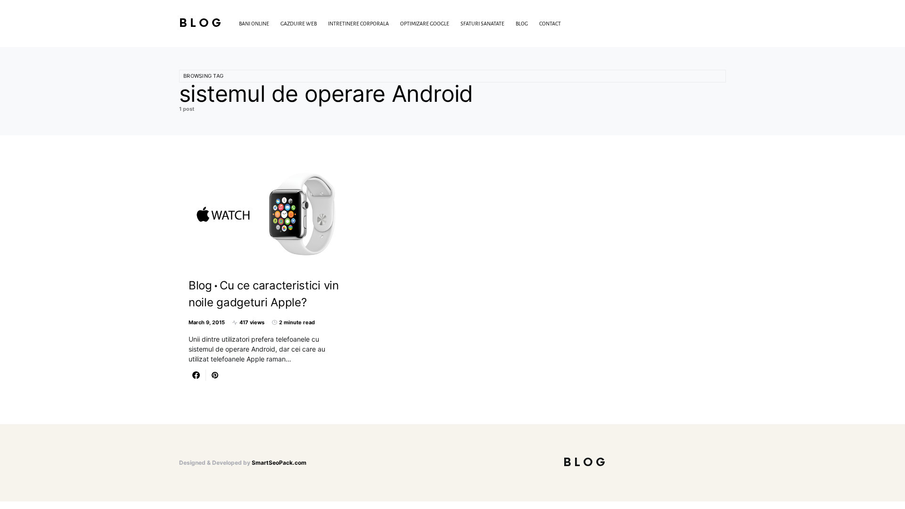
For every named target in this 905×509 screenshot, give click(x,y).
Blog (201, 23)
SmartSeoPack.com (279, 462)
